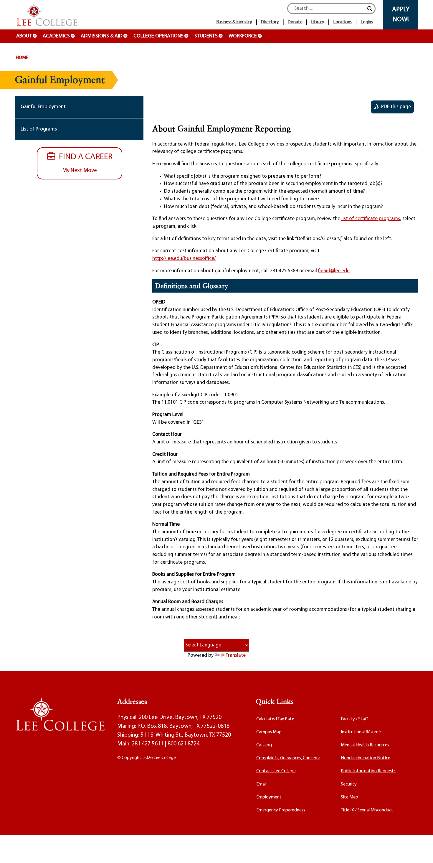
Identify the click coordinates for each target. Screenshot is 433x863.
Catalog (264, 745)
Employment (269, 797)
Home (22, 57)
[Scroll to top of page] (421, 851)
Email (261, 784)
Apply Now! (400, 14)
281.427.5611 (147, 744)
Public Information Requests (368, 771)
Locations (342, 22)
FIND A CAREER (84, 163)
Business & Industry (234, 22)
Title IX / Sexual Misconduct (367, 810)
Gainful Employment (43, 106)
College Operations (158, 36)
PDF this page (395, 106)
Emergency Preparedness (280, 810)
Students (206, 36)
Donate (294, 22)
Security (349, 784)
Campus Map (269, 732)
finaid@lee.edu (334, 270)
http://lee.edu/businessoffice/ (184, 258)
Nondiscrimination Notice (365, 758)
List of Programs (39, 129)
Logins (367, 22)
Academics (56, 36)
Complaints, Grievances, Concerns (288, 758)
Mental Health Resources (365, 745)
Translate (236, 655)
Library (317, 22)
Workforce (243, 36)
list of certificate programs (370, 218)
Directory (270, 22)
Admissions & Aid (102, 36)
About (24, 36)
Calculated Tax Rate (275, 719)
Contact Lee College (276, 771)
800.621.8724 (183, 744)
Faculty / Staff (354, 719)
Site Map (349, 797)
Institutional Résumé (361, 732)
